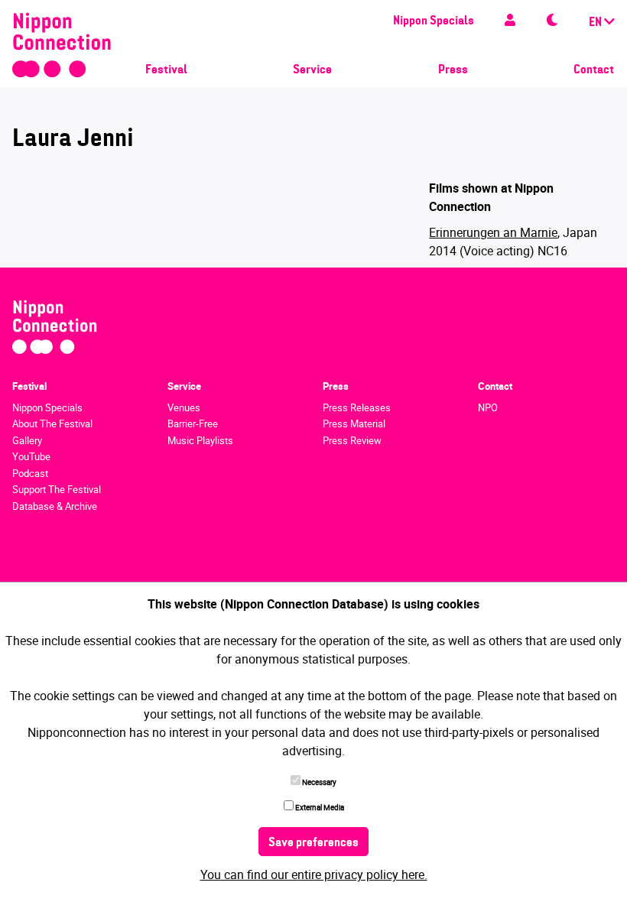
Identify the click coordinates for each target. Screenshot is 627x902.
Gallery (27, 440)
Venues (183, 407)
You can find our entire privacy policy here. (313, 874)
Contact (593, 70)
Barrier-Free (192, 423)
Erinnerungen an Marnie (493, 232)
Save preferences (313, 843)
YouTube (31, 456)
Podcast (30, 473)
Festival (166, 70)
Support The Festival (56, 489)
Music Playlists (200, 440)
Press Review (352, 440)
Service (312, 70)
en (596, 23)
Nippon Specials (433, 21)
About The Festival (52, 423)
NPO (488, 407)
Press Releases (357, 407)
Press (453, 70)
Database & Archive (54, 506)
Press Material (354, 423)
